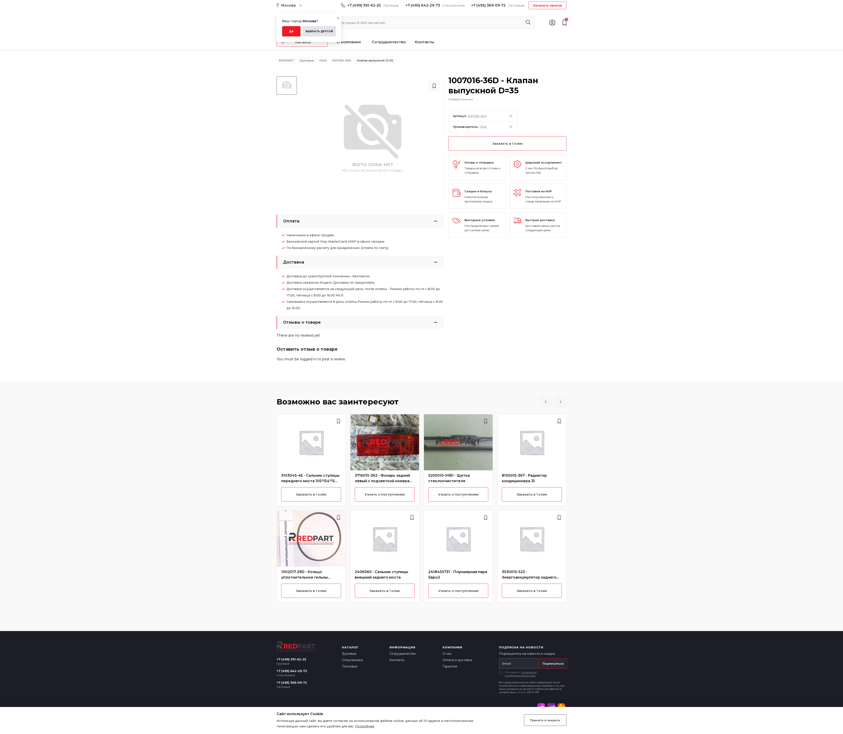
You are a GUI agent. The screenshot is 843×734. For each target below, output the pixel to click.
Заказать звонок (547, 5)
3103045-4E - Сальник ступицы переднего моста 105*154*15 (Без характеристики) (310, 481)
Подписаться (553, 663)
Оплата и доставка (457, 660)
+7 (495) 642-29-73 (422, 5)
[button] (545, 402)
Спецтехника (352, 660)
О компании (349, 42)
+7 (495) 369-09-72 (488, 5)
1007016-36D (341, 60)
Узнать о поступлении (385, 494)
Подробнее (364, 726)
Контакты (424, 42)
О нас (447, 654)
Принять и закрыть (545, 720)
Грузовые (306, 60)
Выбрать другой (319, 31)
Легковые (350, 666)
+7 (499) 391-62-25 (364, 5)
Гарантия (450, 666)
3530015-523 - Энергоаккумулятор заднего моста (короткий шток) (529, 577)
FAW (323, 60)
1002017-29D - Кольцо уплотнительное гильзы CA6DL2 (304, 577)
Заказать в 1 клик (507, 143)
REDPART (286, 60)
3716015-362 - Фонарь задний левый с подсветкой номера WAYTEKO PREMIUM (382, 481)
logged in (308, 359)
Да (291, 31)
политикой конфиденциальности (521, 674)
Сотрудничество (389, 42)
